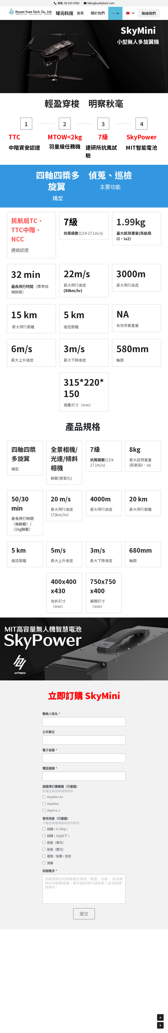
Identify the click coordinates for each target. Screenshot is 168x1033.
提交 (84, 914)
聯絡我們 (149, 13)
